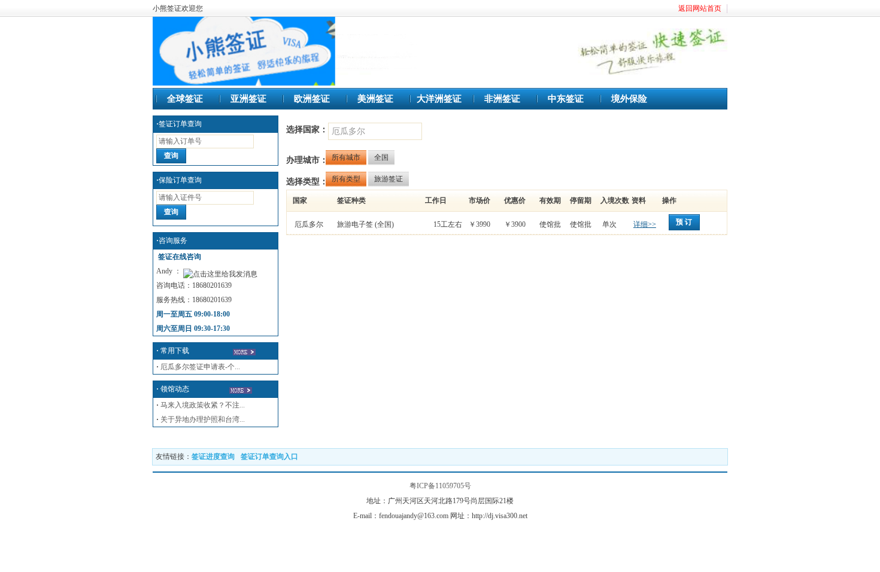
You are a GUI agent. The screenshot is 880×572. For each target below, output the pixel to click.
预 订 (684, 222)
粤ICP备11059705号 (440, 486)
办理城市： (307, 160)
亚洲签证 (248, 99)
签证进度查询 (213, 456)
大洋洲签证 (439, 99)
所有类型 (346, 179)
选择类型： (307, 181)
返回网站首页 (699, 8)
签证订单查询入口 (269, 456)
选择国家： (307, 129)
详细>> (644, 224)
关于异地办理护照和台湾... (202, 419)
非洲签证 (502, 99)
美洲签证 (375, 99)
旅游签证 (388, 179)
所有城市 (346, 157)
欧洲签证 (312, 99)
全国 (381, 157)
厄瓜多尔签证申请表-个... (198, 367)
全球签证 (185, 99)
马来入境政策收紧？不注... (202, 405)
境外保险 (629, 99)
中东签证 (566, 99)
